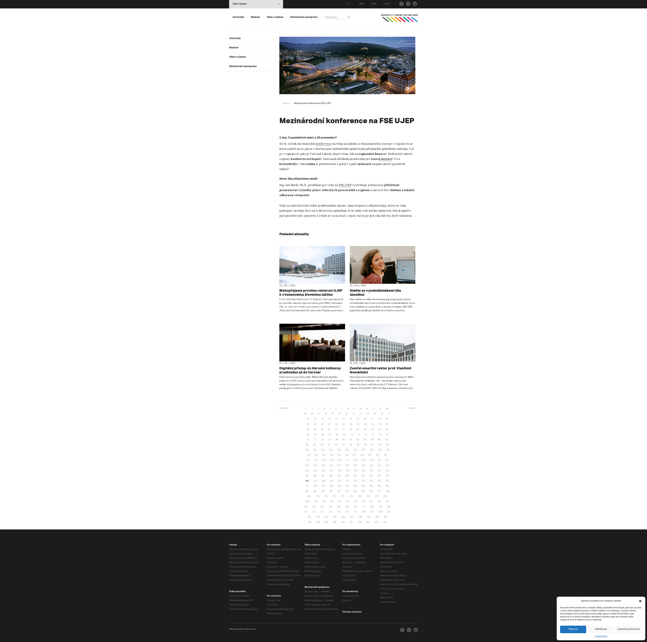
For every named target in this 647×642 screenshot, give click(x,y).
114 (331, 455)
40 (307, 424)
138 (347, 465)
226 (355, 506)
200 (318, 496)
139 (355, 465)
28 (308, 419)
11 (367, 408)
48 (365, 424)
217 (371, 501)
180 (331, 485)
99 (387, 444)
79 (329, 439)
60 (365, 429)
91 (329, 444)
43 (329, 424)
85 (372, 439)
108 (371, 449)
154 (387, 470)
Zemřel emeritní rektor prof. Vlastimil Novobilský (380, 370)
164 (379, 475)
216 (363, 501)
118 (362, 455)
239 (372, 511)
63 (386, 429)
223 (330, 506)
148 (339, 470)
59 (358, 429)
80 (337, 439)
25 (375, 413)
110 (387, 449)
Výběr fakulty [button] (240, 4)
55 (329, 429)
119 (369, 455)
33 (343, 419)
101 (314, 449)
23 (360, 413)
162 (363, 475)
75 (387, 434)
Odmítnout (601, 629)
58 (350, 429)
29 (315, 419)
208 (385, 496)
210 (316, 501)
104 (339, 449)
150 (356, 470)
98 (380, 444)
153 (379, 470)
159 (339, 475)
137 (339, 465)
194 (355, 491)
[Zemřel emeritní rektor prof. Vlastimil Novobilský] (382, 342)
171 (347, 480)
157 (323, 475)
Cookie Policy (601, 636)
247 (352, 516)
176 (387, 480)
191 (330, 491)
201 (326, 496)
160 (347, 475)
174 (371, 480)
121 (385, 455)
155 (307, 475)
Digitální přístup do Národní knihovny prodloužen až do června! (310, 370)
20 (339, 413)
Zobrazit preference (628, 629)
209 (308, 501)
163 (371, 475)
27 (389, 413)
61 (372, 429)
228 (372, 506)
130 (371, 460)
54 (322, 429)
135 (323, 465)
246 (343, 516)
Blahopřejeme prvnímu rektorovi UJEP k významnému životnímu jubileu (310, 292)
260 (376, 522)
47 (358, 424)
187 (387, 485)
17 (319, 413)
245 (335, 516)
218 (379, 501)
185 (371, 485)
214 (347, 501)
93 (343, 444)
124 (323, 460)
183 (355, 485)
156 (315, 475)
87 (386, 439)
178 (315, 485)
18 (326, 413)
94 (350, 444)
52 (308, 429)
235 (339, 511)
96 (365, 444)
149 (348, 470)
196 (371, 491)
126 (339, 460)
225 (347, 506)
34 (350, 419)
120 (377, 455)
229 (380, 506)
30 (322, 419)
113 (323, 455)
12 (374, 408)
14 (387, 408)
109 (380, 449)
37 (372, 419)
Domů (286, 103)
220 (306, 506)
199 (309, 496)
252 (310, 522)
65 (315, 434)
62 (379, 429)
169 (331, 480)
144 (307, 470)
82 (351, 439)
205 (360, 496)
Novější (283, 408)
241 (389, 511)
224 (339, 506)
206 (368, 496)
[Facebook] (401, 4)
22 (353, 413)
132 (387, 460)
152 (371, 470)
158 (331, 475)
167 (315, 480)
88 (307, 444)
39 (386, 419)
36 (365, 419)
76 (308, 439)
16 (312, 413)
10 (360, 408)
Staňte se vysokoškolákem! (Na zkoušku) (375, 292)
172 (355, 480)
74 (380, 434)
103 (331, 449)
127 (347, 460)
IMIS (374, 4)
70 (351, 434)
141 (371, 465)
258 (359, 522)
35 (358, 419)
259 (368, 522)
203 (343, 496)
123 (315, 460)
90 (321, 444)
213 (339, 501)
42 (322, 424)
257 (351, 522)
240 (380, 511)
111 (309, 455)
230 (389, 506)
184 (363, 485)
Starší (412, 408)
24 (367, 413)
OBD (361, 4)
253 (318, 522)
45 (344, 424)
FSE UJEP (345, 185)
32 (336, 419)
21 (347, 413)
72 (365, 434)
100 (307, 449)
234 (330, 511)
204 (351, 496)
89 (314, 444)
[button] (640, 601)
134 (315, 465)
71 (359, 434)
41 (315, 424)
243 (318, 516)
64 (307, 434)
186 (379, 485)
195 (363, 491)
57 (343, 429)
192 (339, 491)
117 (354, 455)
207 (377, 496)
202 (334, 496)
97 (372, 444)
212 (331, 501)
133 (307, 465)
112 (316, 455)
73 (373, 434)
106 (355, 449)
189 (314, 491)
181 (339, 485)
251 (385, 516)
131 (379, 460)
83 (358, 439)
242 (309, 516)
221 (314, 506)
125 (331, 460)
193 (347, 491)
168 (323, 480)
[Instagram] (408, 4)
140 (363, 465)
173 (363, 480)
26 (382, 413)
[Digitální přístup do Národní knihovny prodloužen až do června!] (312, 342)
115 (339, 455)
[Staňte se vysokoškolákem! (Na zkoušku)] (382, 265)
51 (387, 424)
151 (363, 470)
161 (355, 475)
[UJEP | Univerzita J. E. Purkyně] (399, 20)
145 (315, 470)
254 (326, 522)
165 (387, 475)
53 (315, 429)
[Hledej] (349, 17)
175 (379, 480)
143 (387, 465)
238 (363, 511)
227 (363, 506)
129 (363, 460)
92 (336, 444)
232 (314, 511)
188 (306, 491)
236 (347, 511)
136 (331, 465)
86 (379, 439)
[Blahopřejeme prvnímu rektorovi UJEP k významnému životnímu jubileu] (312, 265)
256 (343, 522)
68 (337, 434)
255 (334, 522)
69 (344, 434)
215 (355, 501)
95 (358, 444)
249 (369, 516)
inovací (386, 159)
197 (379, 491)
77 (315, 439)
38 (379, 419)
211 (323, 501)
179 (323, 485)
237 (355, 511)
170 (340, 480)
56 (336, 429)
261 (385, 522)
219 (387, 501)
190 (323, 491)
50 (380, 424)
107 (363, 449)
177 (307, 485)
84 (365, 439)
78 (322, 439)
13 (380, 408)
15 (305, 413)
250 (377, 516)
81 (344, 439)
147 (331, 470)
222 (322, 506)
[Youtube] (415, 4)
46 (351, 424)
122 (307, 460)
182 (347, 485)
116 (346, 455)
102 (323, 449)
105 (347, 449)
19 (332, 413)
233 (322, 511)
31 (330, 419)
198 (387, 491)
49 (373, 424)
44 (336, 424)
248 (360, 516)
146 (323, 470)
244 (326, 516)
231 (305, 511)
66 (322, 434)
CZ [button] (348, 4)
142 (379, 465)
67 (330, 434)
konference (324, 144)
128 (355, 460)
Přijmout (573, 629)
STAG (386, 4)
